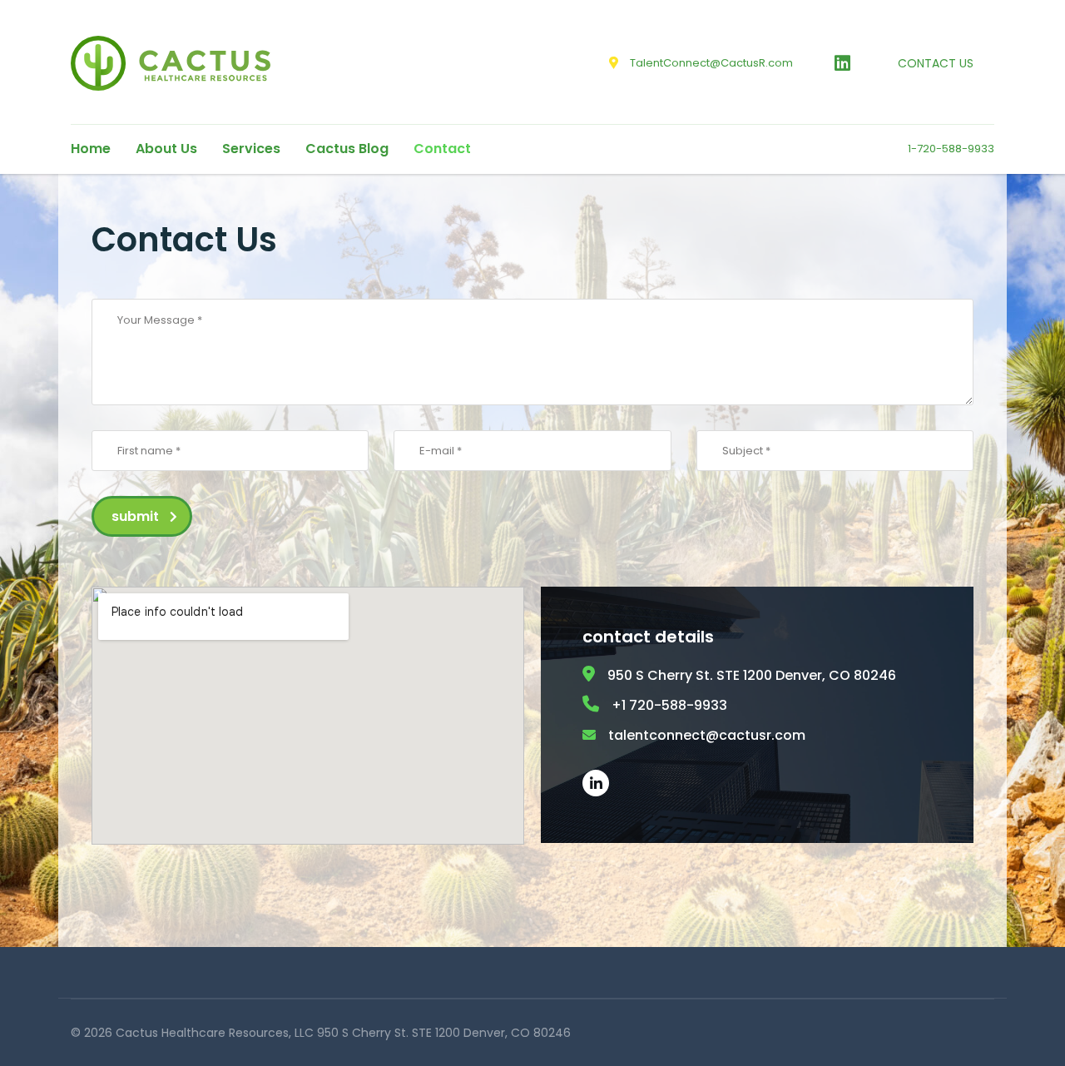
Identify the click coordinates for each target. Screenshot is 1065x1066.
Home (91, 148)
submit (135, 516)
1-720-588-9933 (951, 148)
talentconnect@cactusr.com (706, 735)
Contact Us (935, 63)
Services (251, 148)
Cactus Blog (347, 148)
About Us (166, 148)
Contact (442, 148)
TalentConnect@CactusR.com (711, 63)
